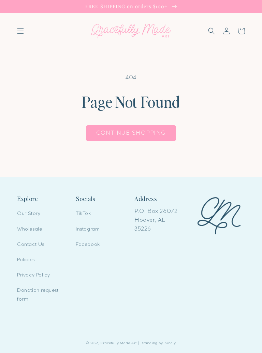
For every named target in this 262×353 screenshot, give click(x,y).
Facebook (88, 244)
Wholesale (29, 229)
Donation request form (38, 294)
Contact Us (30, 244)
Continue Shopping (131, 133)
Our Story (28, 213)
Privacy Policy (33, 275)
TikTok (83, 213)
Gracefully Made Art (119, 343)
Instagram (88, 229)
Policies (26, 259)
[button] (20, 30)
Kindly (170, 343)
